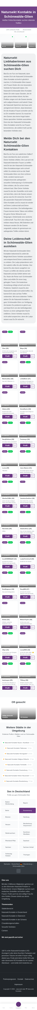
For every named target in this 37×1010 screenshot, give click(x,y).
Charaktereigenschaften (10, 923)
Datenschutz (29, 979)
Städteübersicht (7, 908)
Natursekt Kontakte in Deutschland (14, 912)
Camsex (5, 930)
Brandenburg (28, 864)
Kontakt (20, 979)
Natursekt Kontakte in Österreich (13, 916)
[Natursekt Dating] (18, 3)
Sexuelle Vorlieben (9, 927)
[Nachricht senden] (15, 356)
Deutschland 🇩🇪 (17, 864)
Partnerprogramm (9, 979)
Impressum (18, 984)
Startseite (7, 864)
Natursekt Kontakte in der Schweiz (14, 919)
